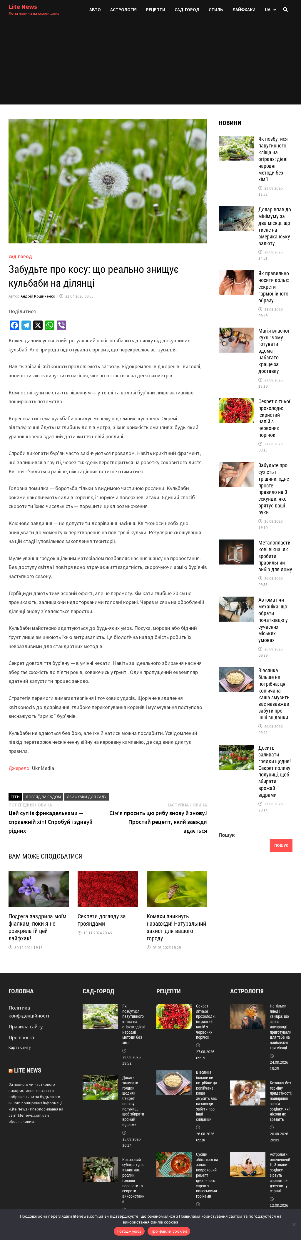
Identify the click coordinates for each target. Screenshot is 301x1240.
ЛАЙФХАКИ (244, 9)
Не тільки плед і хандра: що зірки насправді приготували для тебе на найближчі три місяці (280, 1027)
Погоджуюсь (129, 1231)
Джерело (19, 768)
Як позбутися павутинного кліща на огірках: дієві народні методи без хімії (273, 159)
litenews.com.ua (32, 1115)
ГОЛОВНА (21, 991)
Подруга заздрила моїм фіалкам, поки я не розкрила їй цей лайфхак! (37, 927)
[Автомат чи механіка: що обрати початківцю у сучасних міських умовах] (236, 600)
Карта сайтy (20, 1047)
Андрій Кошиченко (38, 296)
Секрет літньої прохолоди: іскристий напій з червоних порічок (205, 1022)
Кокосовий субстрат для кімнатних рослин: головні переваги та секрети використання (133, 1180)
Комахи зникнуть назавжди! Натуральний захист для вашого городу (176, 927)
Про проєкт (22, 1037)
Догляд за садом (43, 796)
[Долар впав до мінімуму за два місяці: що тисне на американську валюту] (236, 210)
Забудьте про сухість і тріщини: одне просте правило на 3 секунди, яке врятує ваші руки (273, 488)
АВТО (95, 9)
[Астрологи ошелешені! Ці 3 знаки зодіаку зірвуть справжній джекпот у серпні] (247, 1156)
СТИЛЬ (216, 9)
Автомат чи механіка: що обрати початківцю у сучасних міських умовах (273, 620)
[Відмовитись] (294, 1224)
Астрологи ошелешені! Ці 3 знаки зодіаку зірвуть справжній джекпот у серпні (280, 1172)
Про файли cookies (168, 1231)
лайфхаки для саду (86, 796)
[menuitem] (270, 9)
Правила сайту (26, 1026)
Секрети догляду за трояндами (102, 920)
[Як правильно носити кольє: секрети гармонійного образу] (236, 274)
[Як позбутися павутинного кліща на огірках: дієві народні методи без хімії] (236, 139)
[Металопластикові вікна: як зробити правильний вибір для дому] (236, 543)
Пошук (227, 834)
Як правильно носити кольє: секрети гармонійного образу (273, 286)
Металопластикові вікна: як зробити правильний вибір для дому (275, 556)
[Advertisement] (150, 63)
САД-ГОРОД (187, 9)
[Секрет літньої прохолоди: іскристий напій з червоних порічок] (236, 402)
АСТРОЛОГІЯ (123, 9)
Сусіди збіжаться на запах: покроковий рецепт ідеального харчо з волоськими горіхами (207, 1175)
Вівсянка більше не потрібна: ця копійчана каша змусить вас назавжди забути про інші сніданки (274, 694)
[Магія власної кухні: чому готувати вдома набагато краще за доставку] (236, 331)
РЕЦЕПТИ (155, 9)
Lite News (23, 6)
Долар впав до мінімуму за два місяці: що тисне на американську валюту (274, 226)
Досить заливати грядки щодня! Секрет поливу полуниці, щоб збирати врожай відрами (274, 771)
